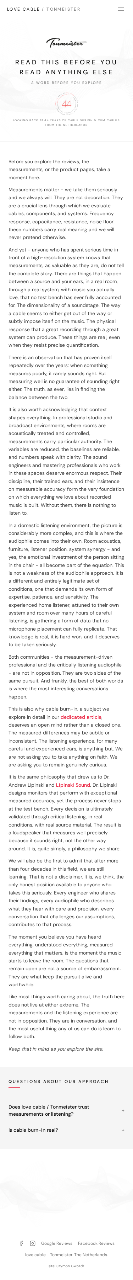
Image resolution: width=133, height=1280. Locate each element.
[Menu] (121, 9)
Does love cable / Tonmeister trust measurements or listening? (66, 1110)
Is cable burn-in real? (66, 1130)
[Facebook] (21, 1243)
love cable (44, 9)
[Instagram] (32, 1243)
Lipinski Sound (73, 785)
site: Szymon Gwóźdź (66, 1266)
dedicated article (81, 717)
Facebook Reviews (96, 1243)
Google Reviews (56, 1243)
